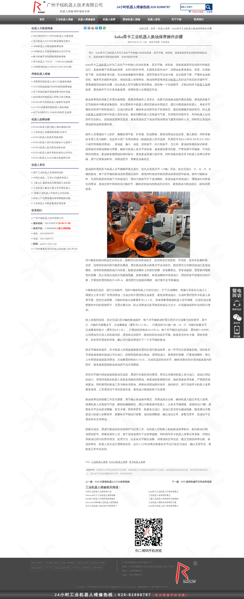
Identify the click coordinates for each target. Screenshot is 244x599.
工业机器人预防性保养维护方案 (162, 502)
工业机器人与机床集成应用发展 (49, 203)
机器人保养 (109, 19)
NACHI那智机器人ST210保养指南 (112, 482)
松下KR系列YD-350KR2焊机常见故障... (53, 112)
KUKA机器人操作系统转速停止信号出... (53, 152)
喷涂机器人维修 (131, 19)
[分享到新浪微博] (92, 28)
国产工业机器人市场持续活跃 (48, 172)
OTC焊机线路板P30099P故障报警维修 (52, 87)
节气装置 (76, 568)
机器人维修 (37, 563)
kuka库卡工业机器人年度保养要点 (163, 491)
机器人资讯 (154, 19)
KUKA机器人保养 (118, 462)
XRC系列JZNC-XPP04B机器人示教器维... (54, 36)
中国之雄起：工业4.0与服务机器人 (51, 177)
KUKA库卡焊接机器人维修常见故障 (51, 102)
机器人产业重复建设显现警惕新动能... (52, 198)
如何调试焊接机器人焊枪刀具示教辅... (52, 97)
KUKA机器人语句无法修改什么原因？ (52, 142)
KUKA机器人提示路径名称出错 (49, 147)
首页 (42, 19)
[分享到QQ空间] (89, 28)
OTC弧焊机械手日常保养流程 (196, 482)
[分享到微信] (104, 28)
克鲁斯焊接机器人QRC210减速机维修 (52, 81)
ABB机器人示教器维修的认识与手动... (52, 51)
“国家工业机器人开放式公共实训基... (52, 193)
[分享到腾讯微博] (96, 28)
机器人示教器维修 (42, 28)
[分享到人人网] (100, 28)
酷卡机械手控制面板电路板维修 (49, 56)
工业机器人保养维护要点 (159, 495)
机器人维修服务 (86, 19)
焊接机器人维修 (41, 73)
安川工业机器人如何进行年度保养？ (101, 506)
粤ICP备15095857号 (159, 587)
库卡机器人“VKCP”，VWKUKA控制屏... (54, 61)
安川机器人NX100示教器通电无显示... (52, 41)
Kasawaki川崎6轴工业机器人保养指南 (101, 502)
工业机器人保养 (99, 462)
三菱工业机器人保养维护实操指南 (163, 499)
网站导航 (98, 568)
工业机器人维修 (64, 19)
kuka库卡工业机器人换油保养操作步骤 (192, 28)
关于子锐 (176, 19)
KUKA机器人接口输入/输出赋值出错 (52, 127)
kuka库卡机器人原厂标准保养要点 (163, 506)
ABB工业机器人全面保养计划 (98, 491)
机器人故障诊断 (41, 119)
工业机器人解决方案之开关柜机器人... (52, 188)
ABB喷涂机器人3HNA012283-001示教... (53, 67)
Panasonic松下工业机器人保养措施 (100, 495)
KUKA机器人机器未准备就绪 (48, 137)
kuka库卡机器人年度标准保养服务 (100, 499)
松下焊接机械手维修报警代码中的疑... (52, 92)
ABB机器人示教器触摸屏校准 (48, 46)
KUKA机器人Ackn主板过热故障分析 (51, 158)
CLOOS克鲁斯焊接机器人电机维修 (51, 107)
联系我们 (199, 19)
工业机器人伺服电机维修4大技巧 (50, 132)
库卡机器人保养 (137, 462)
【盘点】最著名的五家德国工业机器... (52, 183)
